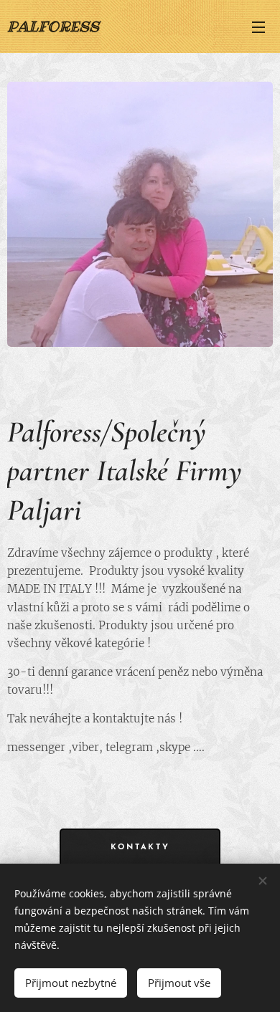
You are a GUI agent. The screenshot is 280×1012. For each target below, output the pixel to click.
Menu (258, 26)
